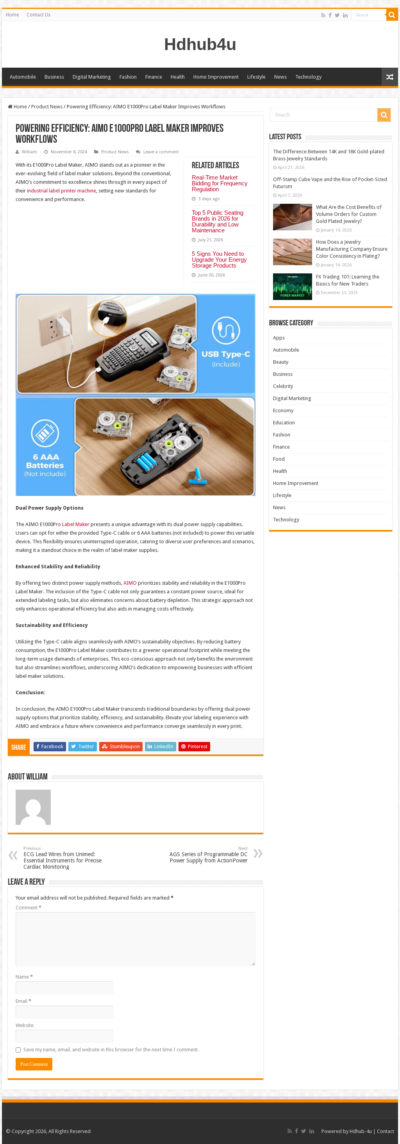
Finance (153, 77)
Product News (46, 107)
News (280, 77)
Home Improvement (216, 77)
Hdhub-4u (361, 1131)
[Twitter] (337, 15)
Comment (28, 908)
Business (54, 77)
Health (178, 77)
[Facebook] (330, 15)
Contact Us (38, 15)
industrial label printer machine (61, 191)
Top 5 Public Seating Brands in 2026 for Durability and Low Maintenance (217, 221)
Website (25, 1025)
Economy (283, 410)
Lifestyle (256, 77)
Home (12, 15)
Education (284, 423)
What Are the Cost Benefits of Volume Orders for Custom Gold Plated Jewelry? (349, 214)
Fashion (128, 77)
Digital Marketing (92, 77)
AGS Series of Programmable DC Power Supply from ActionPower (209, 855)
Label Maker (75, 524)
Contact (385, 1131)
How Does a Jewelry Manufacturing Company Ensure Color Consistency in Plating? (352, 249)
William (29, 151)
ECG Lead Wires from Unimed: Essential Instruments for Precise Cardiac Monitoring (62, 858)
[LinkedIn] (345, 15)
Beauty (280, 362)
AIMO (130, 583)
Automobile (23, 77)
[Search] (392, 15)
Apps (279, 338)
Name (24, 977)
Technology (308, 77)
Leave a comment (161, 151)
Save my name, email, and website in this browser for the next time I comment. (111, 1049)
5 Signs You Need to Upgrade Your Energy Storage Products (219, 259)
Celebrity (283, 386)
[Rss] (323, 15)
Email (23, 1001)
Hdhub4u (200, 44)
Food (279, 459)
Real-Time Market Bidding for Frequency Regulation (220, 183)
